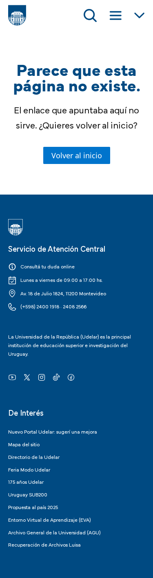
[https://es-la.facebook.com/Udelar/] (71, 376)
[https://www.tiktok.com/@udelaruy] (56, 376)
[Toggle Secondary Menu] (139, 15)
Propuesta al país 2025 (33, 506)
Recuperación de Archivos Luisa (44, 544)
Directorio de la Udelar (34, 456)
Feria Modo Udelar (29, 469)
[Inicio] (17, 15)
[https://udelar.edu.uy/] (76, 227)
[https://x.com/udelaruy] (27, 376)
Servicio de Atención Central (56, 248)
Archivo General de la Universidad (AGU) (54, 532)
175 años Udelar (26, 481)
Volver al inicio (76, 155)
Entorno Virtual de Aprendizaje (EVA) (49, 519)
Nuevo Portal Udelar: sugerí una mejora (52, 431)
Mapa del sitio (24, 443)
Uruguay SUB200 (27, 494)
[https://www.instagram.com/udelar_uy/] (42, 376)
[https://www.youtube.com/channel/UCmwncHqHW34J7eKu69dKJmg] (12, 376)
